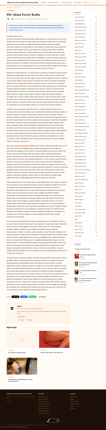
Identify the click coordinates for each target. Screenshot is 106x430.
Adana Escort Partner (86, 63)
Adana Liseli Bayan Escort (86, 116)
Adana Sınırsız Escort (86, 159)
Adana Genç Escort (86, 93)
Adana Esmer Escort (86, 83)
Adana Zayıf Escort (86, 186)
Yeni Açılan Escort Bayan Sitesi (17, 352)
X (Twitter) (15, 296)
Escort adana (86, 202)
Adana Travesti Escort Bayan (86, 169)
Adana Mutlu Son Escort (86, 133)
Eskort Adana (86, 216)
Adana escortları (86, 70)
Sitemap (72, 408)
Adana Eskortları (86, 80)
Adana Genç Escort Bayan (86, 96)
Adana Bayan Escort (22, 146)
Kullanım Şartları (74, 403)
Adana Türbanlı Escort (86, 173)
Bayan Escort (86, 189)
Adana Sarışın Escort (86, 149)
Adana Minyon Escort (86, 130)
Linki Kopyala (42, 296)
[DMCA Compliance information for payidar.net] (53, 420)
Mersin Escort (13, 427)
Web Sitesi (29, 320)
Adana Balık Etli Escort (86, 27)
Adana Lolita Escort (86, 120)
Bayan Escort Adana (86, 193)
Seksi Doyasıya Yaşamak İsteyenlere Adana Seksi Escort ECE (20, 380)
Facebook (23, 296)
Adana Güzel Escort (86, 103)
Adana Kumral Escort (86, 113)
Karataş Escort (86, 222)
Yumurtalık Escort (86, 232)
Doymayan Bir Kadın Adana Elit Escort (52, 352)
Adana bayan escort (86, 30)
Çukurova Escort (86, 199)
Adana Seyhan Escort (86, 156)
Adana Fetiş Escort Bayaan (86, 90)
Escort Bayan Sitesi (86, 212)
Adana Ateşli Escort (79, 2)
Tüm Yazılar (21, 320)
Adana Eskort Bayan (86, 76)
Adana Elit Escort (86, 47)
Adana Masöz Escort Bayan (86, 126)
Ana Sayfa (43, 2)
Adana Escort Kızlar (86, 60)
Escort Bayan (86, 206)
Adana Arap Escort (66, 2)
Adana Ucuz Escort (86, 176)
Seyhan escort (86, 229)
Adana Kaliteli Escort (86, 106)
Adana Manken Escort (86, 123)
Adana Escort (16, 7)
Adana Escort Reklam (86, 66)
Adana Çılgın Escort (86, 37)
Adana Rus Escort (86, 146)
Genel (86, 219)
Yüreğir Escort (86, 236)
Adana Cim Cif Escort (86, 40)
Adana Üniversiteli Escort (86, 179)
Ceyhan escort (86, 196)
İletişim (72, 399)
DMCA (72, 406)
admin (19, 306)
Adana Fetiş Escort (86, 86)
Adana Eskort (86, 73)
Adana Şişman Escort (86, 163)
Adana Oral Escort (86, 143)
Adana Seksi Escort (86, 153)
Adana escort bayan (86, 53)
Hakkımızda (73, 396)
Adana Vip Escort (86, 183)
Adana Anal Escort (53, 2)
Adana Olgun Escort (86, 139)
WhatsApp (32, 296)
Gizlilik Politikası (74, 401)
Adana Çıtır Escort (86, 43)
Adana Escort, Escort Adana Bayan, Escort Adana (22, 2)
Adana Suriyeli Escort (86, 166)
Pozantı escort (86, 226)
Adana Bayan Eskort (86, 33)
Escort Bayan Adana (86, 209)
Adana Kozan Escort (86, 110)
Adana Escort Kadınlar (86, 57)
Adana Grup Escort (86, 100)
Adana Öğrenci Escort (86, 136)
